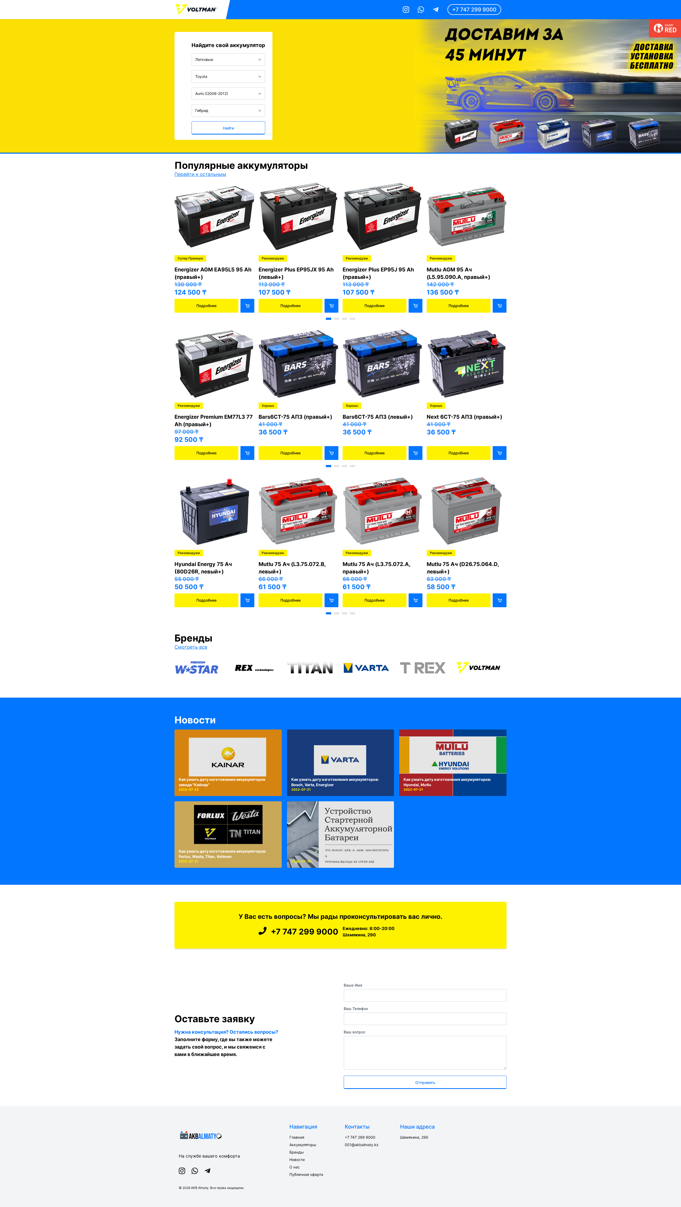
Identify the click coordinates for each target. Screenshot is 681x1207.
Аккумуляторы (302, 1144)
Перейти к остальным (200, 174)
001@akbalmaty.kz (362, 1144)
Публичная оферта (306, 1174)
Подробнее (206, 305)
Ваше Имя (353, 985)
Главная (296, 1137)
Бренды (296, 1152)
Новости (195, 720)
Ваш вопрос (355, 1032)
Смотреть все (191, 647)
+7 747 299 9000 (474, 9)
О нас (294, 1167)
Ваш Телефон (356, 1008)
